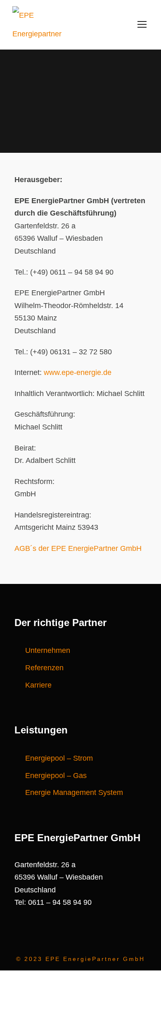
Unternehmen (47, 650)
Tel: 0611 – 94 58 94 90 (53, 902)
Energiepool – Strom (59, 758)
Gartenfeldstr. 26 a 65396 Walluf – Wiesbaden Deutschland (58, 877)
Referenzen (44, 668)
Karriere (38, 685)
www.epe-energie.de (77, 372)
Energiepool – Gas (56, 775)
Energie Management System (74, 792)
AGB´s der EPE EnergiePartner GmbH (78, 548)
